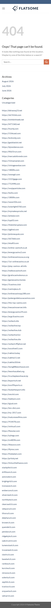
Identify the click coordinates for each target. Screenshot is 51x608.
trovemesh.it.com (10, 550)
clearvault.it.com (9, 504)
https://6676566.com (11, 115)
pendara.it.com (8, 531)
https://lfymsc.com (10, 449)
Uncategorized (8, 102)
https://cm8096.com (11, 440)
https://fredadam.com (12, 454)
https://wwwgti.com (11, 174)
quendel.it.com (8, 527)
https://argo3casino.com (13, 316)
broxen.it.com (8, 522)
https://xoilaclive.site (11, 339)
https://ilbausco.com (11, 444)
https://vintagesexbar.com (14, 165)
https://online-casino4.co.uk (14, 247)
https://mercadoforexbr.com (14, 156)
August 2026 (8, 81)
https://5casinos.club (11, 284)
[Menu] (3, 8)
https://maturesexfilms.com (14, 417)
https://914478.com (11, 421)
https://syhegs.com (10, 435)
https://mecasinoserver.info (14, 307)
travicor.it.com (8, 586)
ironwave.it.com (9, 486)
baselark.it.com (8, 559)
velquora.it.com (9, 508)
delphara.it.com (9, 518)
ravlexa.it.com (8, 563)
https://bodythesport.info (13, 389)
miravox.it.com (8, 573)
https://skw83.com (10, 243)
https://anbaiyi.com (10, 215)
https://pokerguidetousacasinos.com (18, 298)
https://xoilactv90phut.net (14, 344)
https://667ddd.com (11, 238)
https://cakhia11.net (11, 357)
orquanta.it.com (9, 591)
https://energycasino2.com (14, 252)
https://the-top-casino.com (14, 302)
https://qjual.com (9, 403)
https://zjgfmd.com (10, 229)
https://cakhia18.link (11, 362)
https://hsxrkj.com (10, 128)
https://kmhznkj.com (11, 138)
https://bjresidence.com (12, 147)
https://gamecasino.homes (14, 280)
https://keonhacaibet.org (13, 371)
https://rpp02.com (10, 220)
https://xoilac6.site (10, 321)
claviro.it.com (8, 554)
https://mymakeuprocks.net (14, 211)
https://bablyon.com (11, 398)
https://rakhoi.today (11, 353)
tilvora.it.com (8, 513)
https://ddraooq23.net (12, 110)
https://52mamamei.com (13, 161)
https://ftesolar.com (11, 431)
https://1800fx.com (10, 170)
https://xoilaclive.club (11, 330)
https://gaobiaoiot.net (12, 142)
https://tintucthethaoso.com (15, 463)
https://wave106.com (11, 202)
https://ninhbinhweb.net (13, 119)
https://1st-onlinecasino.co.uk (15, 261)
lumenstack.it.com (10, 545)
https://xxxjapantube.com (13, 188)
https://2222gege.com (12, 179)
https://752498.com (11, 183)
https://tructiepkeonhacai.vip (15, 376)
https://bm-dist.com (11, 408)
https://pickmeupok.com (13, 234)
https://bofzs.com (10, 193)
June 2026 (6, 90)
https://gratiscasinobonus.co (15, 275)
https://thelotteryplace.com (14, 225)
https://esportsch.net (11, 380)
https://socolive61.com (12, 348)
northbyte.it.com (9, 499)
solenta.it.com (8, 577)
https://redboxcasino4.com (14, 270)
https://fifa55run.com (11, 151)
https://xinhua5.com (11, 426)
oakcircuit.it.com (9, 540)
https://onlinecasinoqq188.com (16, 293)
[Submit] (46, 61)
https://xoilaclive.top (11, 325)
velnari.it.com (8, 595)
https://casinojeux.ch (11, 289)
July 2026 (6, 86)
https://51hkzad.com (11, 133)
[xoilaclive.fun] (25, 8)
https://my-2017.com (11, 412)
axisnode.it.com (9, 476)
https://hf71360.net (11, 124)
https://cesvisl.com (10, 394)
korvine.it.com (8, 568)
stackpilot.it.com (9, 467)
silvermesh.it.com (10, 495)
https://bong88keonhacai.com (15, 366)
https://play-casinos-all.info (14, 266)
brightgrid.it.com (9, 481)
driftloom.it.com (9, 472)
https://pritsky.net (10, 458)
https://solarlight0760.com (14, 206)
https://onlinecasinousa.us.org (15, 257)
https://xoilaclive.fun (11, 334)
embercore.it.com (10, 490)
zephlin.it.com (8, 582)
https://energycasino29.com (14, 312)
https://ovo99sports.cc (12, 385)
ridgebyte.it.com (9, 536)
